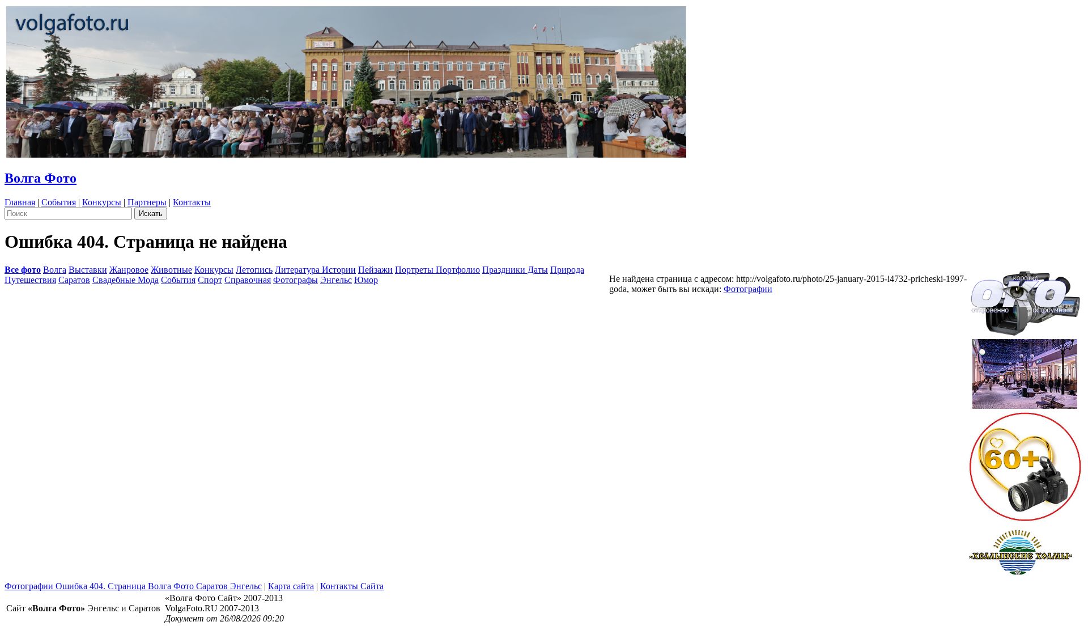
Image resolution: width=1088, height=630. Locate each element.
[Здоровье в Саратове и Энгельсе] (1024, 370)
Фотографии (748, 289)
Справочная (247, 280)
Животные (171, 269)
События (58, 202)
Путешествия (30, 280)
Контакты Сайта (352, 586)
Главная (20, 202)
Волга (54, 269)
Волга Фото (40, 178)
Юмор (366, 280)
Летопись (254, 269)
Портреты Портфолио (437, 269)
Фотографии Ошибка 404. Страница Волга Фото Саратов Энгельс (133, 586)
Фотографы (295, 280)
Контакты (192, 202)
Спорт (210, 280)
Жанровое (128, 269)
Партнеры (147, 202)
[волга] (1025, 300)
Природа (567, 269)
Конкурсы (101, 202)
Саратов (74, 280)
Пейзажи (375, 269)
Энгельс (336, 280)
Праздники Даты (515, 269)
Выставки (88, 269)
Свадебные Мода (125, 280)
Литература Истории (315, 269)
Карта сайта (291, 586)
